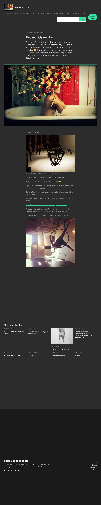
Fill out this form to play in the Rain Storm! (38, 332)
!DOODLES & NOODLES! (60, 349)
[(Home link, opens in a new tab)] (8, 7)
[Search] (82, 19)
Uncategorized (42, 32)
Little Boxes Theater (22, 7)
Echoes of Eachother (59, 355)
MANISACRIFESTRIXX (12, 355)
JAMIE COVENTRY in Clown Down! (14, 332)
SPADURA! (79, 355)
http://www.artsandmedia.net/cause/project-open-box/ (46, 205)
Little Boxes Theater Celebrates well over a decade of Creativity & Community (83, 334)
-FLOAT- (31, 355)
